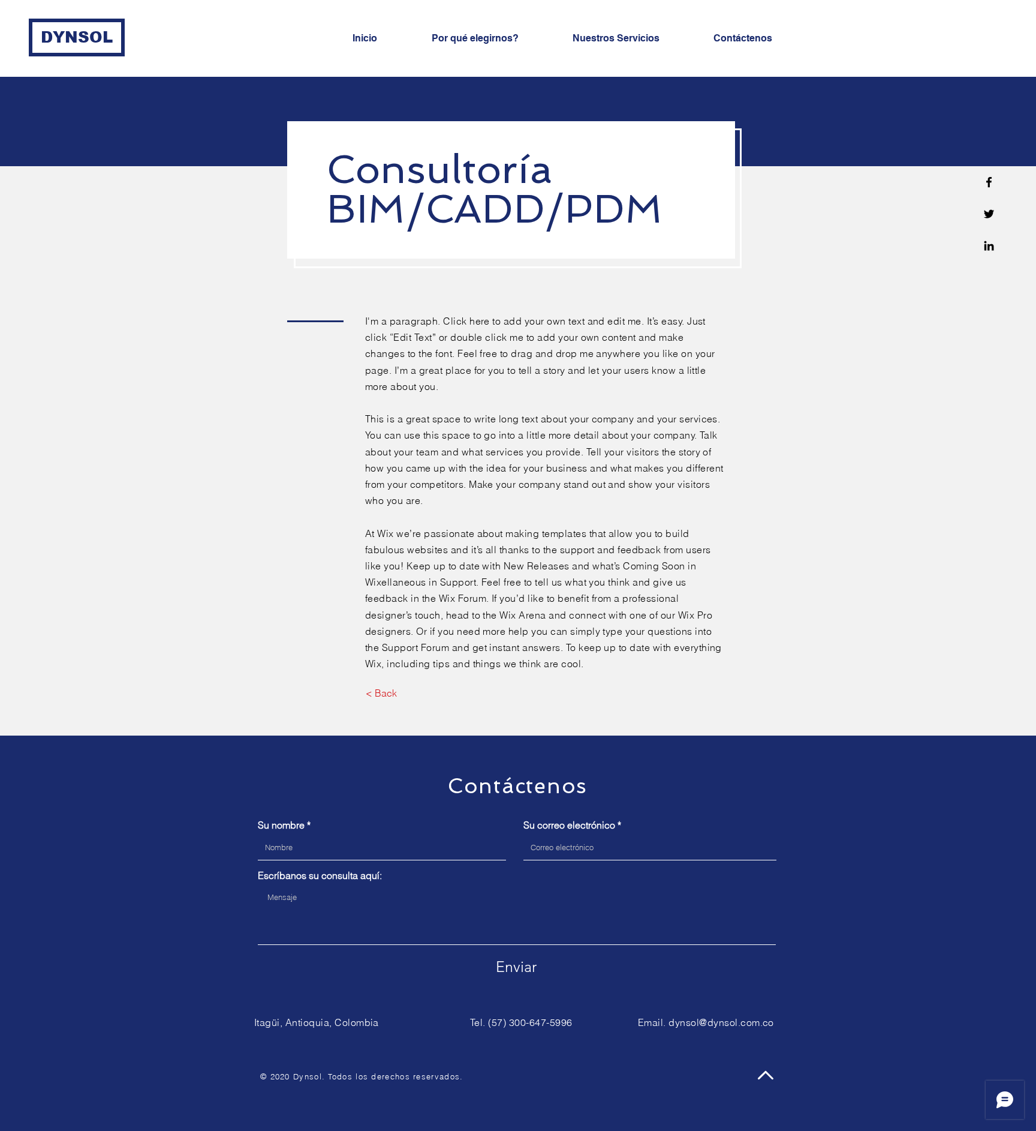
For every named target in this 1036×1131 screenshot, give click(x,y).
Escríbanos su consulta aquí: (320, 875)
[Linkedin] (989, 246)
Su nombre (281, 825)
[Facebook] (989, 182)
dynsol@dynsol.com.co (721, 1022)
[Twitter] (989, 214)
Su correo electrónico (569, 825)
